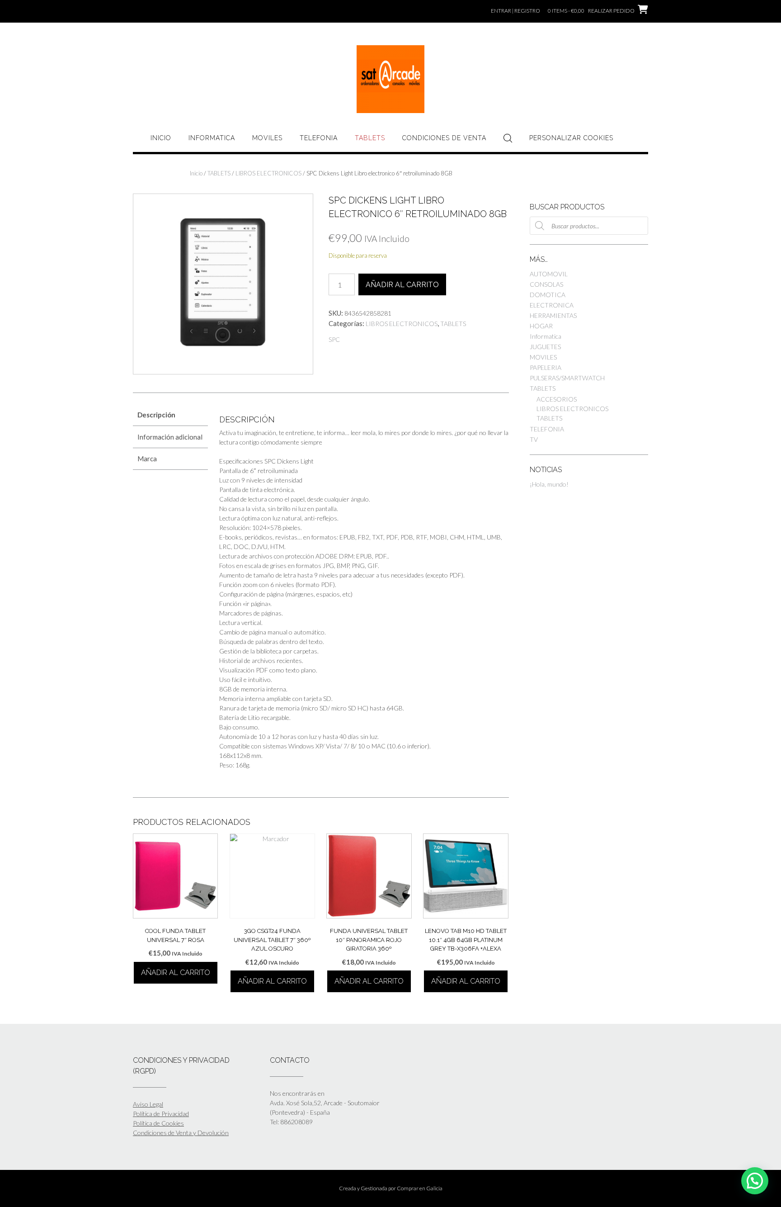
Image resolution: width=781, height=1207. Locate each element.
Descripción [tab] (156, 415)
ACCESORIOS (556, 399)
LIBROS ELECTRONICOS (268, 173)
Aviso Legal (148, 1104)
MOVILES (267, 138)
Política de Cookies (158, 1123)
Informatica (211, 138)
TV (534, 439)
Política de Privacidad (161, 1113)
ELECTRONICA (552, 305)
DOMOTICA (547, 294)
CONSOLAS (546, 284)
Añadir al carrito (402, 284)
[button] (754, 1180)
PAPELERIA (545, 367)
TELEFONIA (319, 138)
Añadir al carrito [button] (175, 972)
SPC (334, 339)
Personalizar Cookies (571, 138)
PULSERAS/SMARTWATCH (567, 378)
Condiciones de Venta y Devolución (181, 1132)
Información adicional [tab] (169, 437)
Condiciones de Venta (444, 138)
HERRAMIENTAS (553, 315)
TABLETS (370, 138)
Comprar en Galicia (419, 1188)
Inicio (161, 138)
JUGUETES (545, 346)
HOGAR (541, 326)
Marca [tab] (147, 458)
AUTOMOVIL (549, 274)
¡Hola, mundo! (549, 484)
